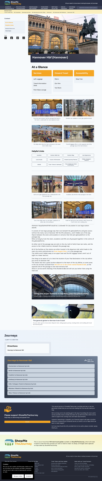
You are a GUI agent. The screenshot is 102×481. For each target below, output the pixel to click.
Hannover (49, 12)
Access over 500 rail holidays (81, 463)
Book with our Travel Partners (83, 461)
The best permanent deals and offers (59, 466)
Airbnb (39, 164)
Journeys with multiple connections (58, 463)
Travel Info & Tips (33, 461)
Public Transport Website (86, 159)
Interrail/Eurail (54, 471)
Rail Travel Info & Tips (55, 7)
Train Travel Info (8, 12)
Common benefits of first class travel (36, 473)
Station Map (70, 155)
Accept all (28, 476)
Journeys (8, 31)
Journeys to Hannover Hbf (15, 350)
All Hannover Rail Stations (59, 12)
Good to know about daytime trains (36, 465)
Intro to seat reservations (56, 468)
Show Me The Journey (11, 461)
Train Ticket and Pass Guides (59, 461)
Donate (27, 421)
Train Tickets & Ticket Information (71, 164)
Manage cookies (18, 476)
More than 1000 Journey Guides (20, 7)
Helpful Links (9, 25)
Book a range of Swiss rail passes (82, 466)
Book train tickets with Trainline (82, 469)
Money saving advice (55, 465)
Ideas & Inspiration (64, 7)
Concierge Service (72, 7)
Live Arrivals (39, 159)
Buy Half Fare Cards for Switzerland (82, 468)
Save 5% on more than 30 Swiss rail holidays (84, 465)
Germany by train (26, 12)
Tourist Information (55, 159)
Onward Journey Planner (70, 159)
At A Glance (9, 22)
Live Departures (86, 155)
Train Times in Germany (55, 164)
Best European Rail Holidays (33, 7)
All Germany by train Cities (38, 12)
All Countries (17, 12)
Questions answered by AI (9, 7)
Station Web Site (54, 155)
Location (39, 155)
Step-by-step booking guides (57, 469)
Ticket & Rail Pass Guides (44, 7)
